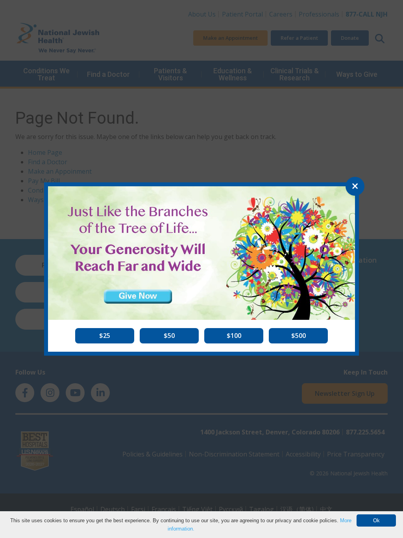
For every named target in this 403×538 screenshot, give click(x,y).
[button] (104, 335)
